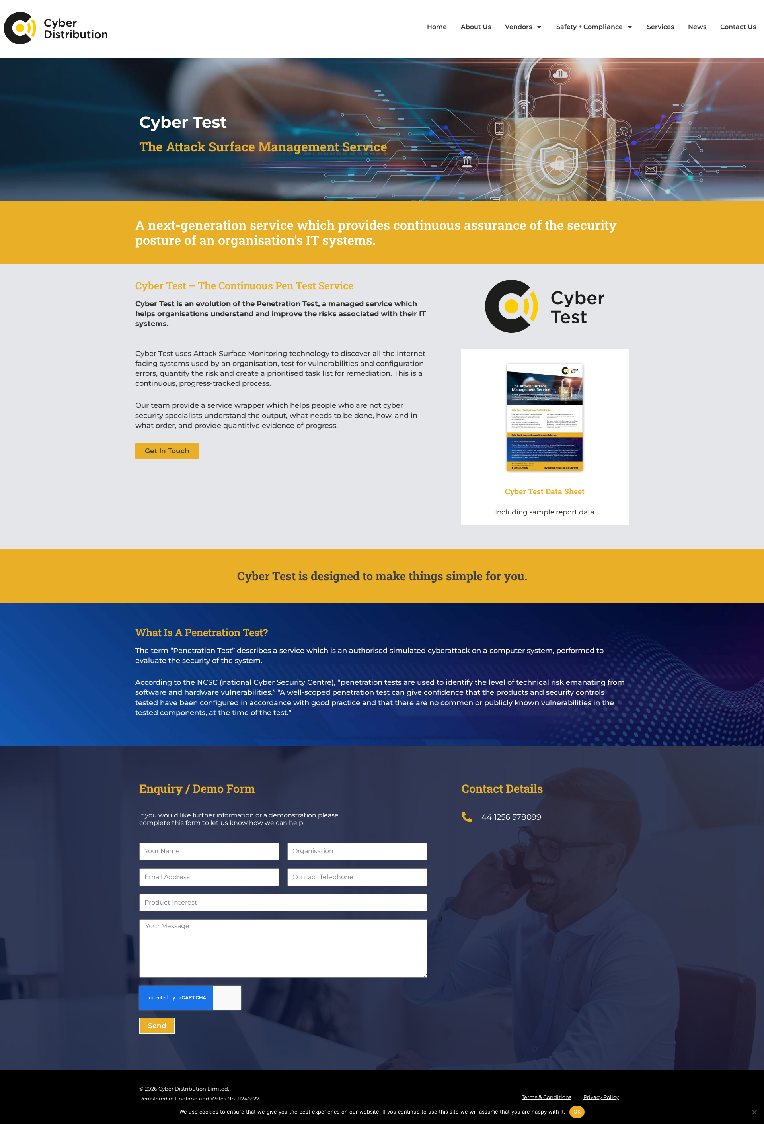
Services (660, 27)
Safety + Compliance (589, 27)
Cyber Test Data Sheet (545, 491)
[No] (754, 1112)
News (697, 27)
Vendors (518, 27)
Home (437, 27)
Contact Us (738, 27)
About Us (476, 27)
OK (577, 1111)
